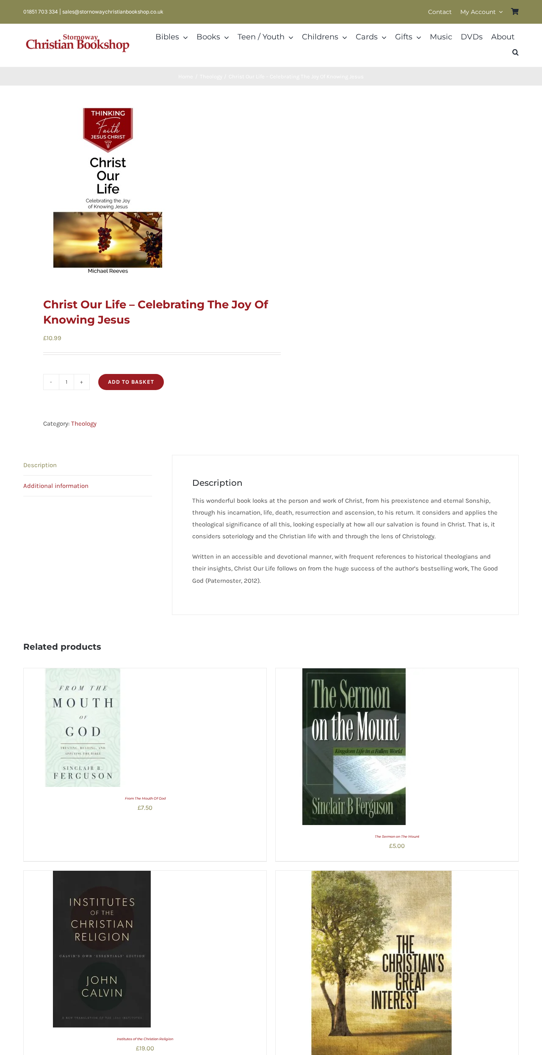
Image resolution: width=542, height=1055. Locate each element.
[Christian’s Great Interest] (381, 877)
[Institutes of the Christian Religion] (102, 877)
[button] (515, 52)
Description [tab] (40, 465)
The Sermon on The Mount (397, 836)
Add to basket (131, 382)
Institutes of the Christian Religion (145, 1039)
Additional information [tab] (55, 486)
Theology (84, 423)
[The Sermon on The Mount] (354, 674)
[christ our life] (142, 191)
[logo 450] (77, 33)
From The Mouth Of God (145, 798)
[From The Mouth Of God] (83, 674)
